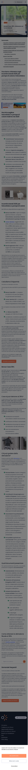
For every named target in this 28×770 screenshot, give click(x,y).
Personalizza (14, 766)
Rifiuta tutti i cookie (14, 761)
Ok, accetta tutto (14, 756)
